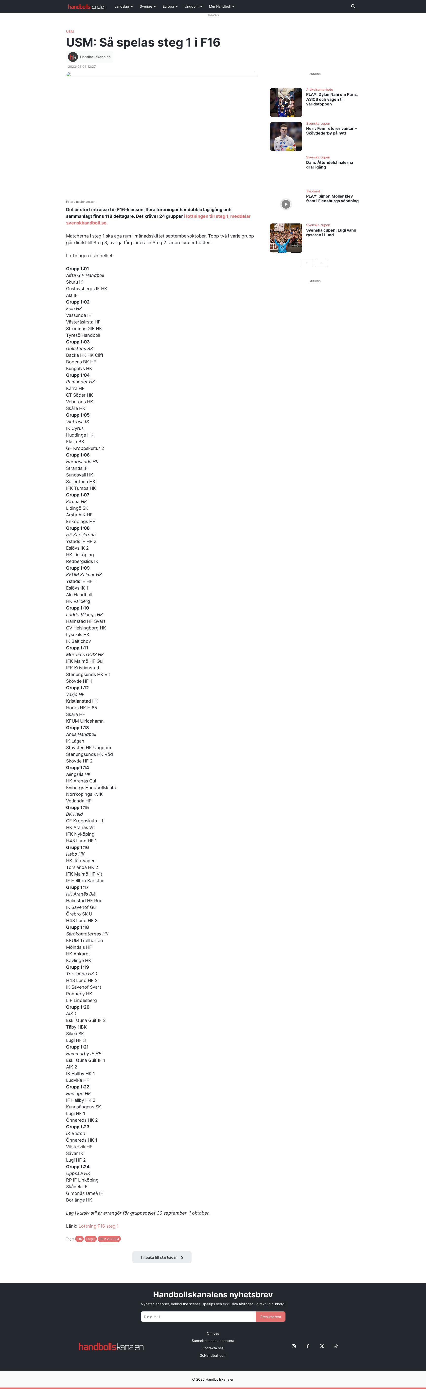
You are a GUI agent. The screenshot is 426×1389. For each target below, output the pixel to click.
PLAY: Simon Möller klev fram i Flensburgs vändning (332, 198)
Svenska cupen (318, 123)
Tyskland (313, 191)
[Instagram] (293, 1346)
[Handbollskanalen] (73, 57)
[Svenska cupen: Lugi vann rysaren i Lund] (286, 238)
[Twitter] (321, 1346)
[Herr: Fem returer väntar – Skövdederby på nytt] (286, 136)
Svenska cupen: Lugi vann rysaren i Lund (331, 232)
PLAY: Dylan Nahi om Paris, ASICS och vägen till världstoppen (332, 99)
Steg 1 (90, 1239)
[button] (353, 6)
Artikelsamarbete (319, 89)
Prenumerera (270, 1317)
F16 (79, 1239)
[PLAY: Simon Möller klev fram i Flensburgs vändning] (286, 204)
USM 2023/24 (109, 1239)
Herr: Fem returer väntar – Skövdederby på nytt (331, 131)
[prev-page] (306, 263)
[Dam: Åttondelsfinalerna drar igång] (286, 170)
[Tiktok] (335, 1346)
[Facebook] (307, 1346)
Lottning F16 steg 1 (99, 1226)
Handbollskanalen (95, 57)
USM (70, 31)
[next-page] (321, 263)
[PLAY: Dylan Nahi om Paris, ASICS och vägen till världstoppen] (286, 102)
